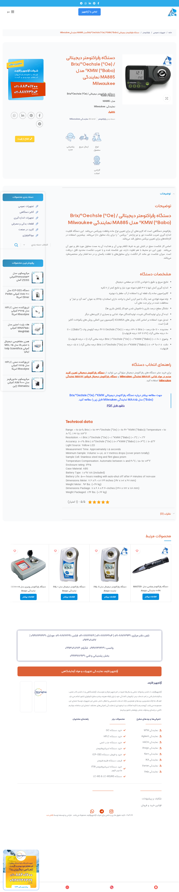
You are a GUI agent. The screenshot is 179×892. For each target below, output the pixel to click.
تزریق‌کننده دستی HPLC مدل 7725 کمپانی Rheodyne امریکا (17, 366)
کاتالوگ (111, 112)
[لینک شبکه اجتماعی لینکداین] (90, 3)
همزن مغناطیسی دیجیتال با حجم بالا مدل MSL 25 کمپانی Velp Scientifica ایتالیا (16, 347)
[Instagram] (111, 811)
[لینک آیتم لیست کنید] (20, 206)
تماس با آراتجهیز (89, 12)
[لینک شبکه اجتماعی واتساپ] (86, 3)
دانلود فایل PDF (116, 406)
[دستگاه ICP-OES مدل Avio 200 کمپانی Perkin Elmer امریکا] (37, 295)
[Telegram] (101, 811)
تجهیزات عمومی (159, 32)
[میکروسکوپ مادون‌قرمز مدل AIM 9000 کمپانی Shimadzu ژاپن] (37, 383)
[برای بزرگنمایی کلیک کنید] (166, 98)
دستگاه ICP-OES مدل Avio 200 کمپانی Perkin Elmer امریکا (17, 294)
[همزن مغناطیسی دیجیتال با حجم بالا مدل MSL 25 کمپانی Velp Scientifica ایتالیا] (37, 347)
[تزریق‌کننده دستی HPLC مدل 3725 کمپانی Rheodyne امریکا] (37, 312)
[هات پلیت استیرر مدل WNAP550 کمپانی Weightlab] (37, 329)
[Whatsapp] (92, 811)
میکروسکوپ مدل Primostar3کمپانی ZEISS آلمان (19, 277)
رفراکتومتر (146, 32)
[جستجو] (16, 245)
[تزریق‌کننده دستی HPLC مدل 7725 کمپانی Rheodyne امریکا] (37, 366)
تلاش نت (49, 815)
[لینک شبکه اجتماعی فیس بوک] (98, 3)
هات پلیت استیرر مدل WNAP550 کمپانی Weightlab (18, 328)
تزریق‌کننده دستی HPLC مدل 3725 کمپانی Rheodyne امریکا (17, 311)
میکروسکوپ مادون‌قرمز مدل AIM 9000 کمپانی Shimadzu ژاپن (18, 383)
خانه (170, 32)
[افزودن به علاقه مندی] (137, 551)
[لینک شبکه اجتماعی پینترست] (94, 3)
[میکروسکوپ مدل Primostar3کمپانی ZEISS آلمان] (37, 278)
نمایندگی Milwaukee (79, 119)
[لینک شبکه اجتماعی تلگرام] (81, 3)
